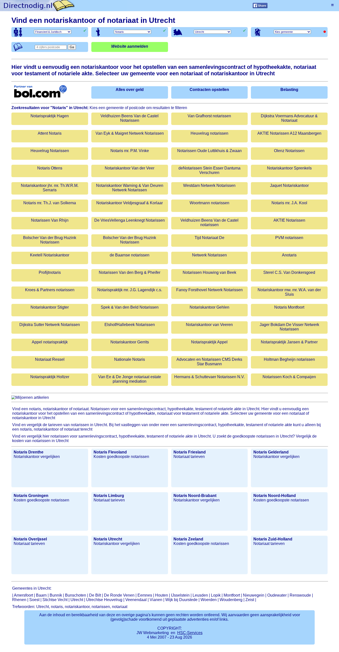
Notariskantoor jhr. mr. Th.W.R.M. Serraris (49, 187)
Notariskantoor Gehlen (209, 307)
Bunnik (56, 595)
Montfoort (232, 595)
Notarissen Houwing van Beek (209, 272)
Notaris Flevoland (110, 452)
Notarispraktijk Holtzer (49, 377)
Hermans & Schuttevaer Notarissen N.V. (209, 377)
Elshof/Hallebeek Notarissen (129, 325)
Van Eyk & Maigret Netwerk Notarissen (130, 133)
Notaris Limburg (109, 495)
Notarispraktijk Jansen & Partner (289, 342)
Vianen (156, 600)
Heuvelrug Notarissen (50, 151)
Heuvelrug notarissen (209, 133)
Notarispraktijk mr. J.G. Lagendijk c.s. (129, 290)
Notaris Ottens (49, 168)
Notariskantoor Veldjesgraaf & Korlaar (129, 203)
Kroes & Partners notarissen (49, 290)
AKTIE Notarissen (289, 220)
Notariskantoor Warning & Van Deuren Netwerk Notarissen (129, 187)
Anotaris (289, 255)
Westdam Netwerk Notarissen (209, 185)
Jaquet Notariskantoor (289, 185)
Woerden (209, 600)
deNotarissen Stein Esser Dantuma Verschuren (209, 170)
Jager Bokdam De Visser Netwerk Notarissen (289, 327)
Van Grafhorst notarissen (209, 116)
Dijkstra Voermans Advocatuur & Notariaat (289, 118)
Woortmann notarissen (209, 203)
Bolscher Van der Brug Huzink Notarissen (49, 240)
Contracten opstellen (209, 89)
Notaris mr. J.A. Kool (289, 203)
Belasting (289, 89)
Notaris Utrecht (108, 539)
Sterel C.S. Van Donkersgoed (289, 272)
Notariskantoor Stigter (50, 307)
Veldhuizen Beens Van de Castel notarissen (209, 222)
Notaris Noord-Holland (274, 495)
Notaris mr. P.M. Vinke (129, 151)
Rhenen (19, 600)
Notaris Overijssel (30, 539)
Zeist (249, 600)
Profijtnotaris (50, 272)
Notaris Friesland (189, 452)
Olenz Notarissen (289, 151)
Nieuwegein (253, 595)
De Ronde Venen (119, 595)
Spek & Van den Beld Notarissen (130, 307)
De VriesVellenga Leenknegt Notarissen (129, 220)
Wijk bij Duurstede (181, 600)
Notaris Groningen (31, 495)
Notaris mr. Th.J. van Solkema (49, 203)
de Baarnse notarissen (129, 255)
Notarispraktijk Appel (209, 342)
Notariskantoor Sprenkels (289, 168)
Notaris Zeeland (188, 539)
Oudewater (277, 595)
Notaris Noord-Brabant (194, 495)
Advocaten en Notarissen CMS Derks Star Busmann (209, 361)
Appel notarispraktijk (50, 342)
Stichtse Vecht (55, 600)
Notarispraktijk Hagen (50, 116)
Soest (34, 600)
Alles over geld (130, 89)
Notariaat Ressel (50, 359)
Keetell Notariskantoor (49, 255)
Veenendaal (136, 600)
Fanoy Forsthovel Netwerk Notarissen (209, 290)
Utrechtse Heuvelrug (104, 600)
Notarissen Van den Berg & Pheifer (129, 272)
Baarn (41, 595)
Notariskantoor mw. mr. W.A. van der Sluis (289, 292)
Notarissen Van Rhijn (49, 220)
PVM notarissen (289, 238)
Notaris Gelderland (271, 452)
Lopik (216, 595)
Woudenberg (231, 600)
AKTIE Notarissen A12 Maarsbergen (289, 133)
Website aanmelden (129, 46)
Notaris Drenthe (28, 452)
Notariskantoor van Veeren (209, 325)
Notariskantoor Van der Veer (129, 168)
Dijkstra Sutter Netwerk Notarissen (49, 325)
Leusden (200, 595)
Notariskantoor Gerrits (129, 342)
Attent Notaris (50, 133)
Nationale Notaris (129, 359)
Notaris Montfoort (289, 307)
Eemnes (144, 595)
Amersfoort (23, 595)
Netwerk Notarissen (209, 255)
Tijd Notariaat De (209, 238)
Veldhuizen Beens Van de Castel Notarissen (130, 118)
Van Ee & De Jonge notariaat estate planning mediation (129, 379)
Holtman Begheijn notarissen (289, 359)
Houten (161, 595)
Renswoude (300, 595)
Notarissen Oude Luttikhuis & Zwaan (209, 151)
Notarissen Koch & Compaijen (289, 377)
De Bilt (95, 595)
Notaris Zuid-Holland (272, 539)
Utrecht (76, 600)
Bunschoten (75, 595)
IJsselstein (180, 595)
